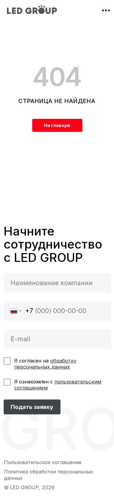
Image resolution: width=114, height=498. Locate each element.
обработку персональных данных (45, 364)
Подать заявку (32, 406)
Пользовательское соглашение (42, 462)
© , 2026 (29, 487)
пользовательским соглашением (57, 385)
